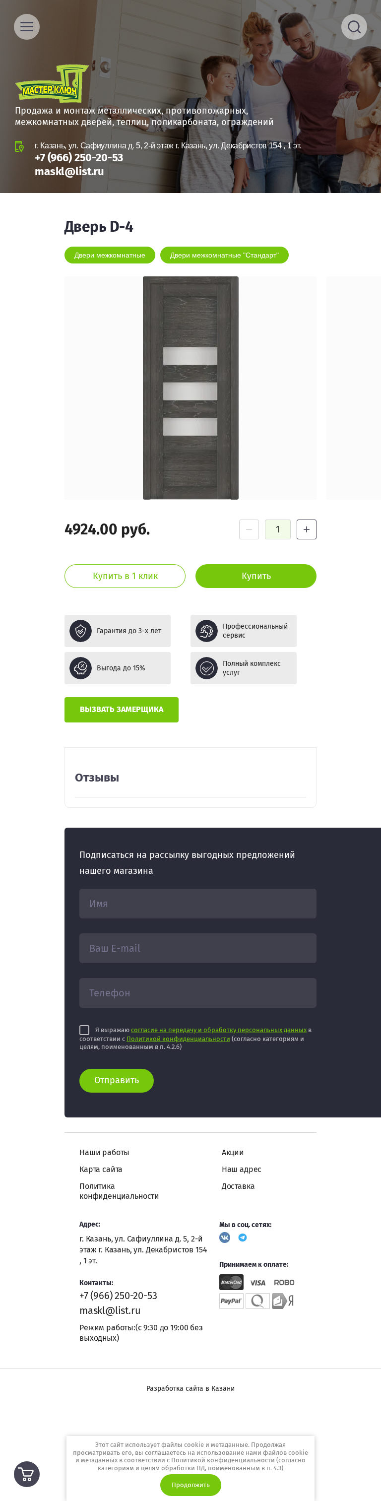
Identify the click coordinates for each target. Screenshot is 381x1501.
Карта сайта (101, 1169)
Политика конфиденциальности (119, 1191)
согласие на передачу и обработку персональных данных (219, 1030)
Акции (233, 1152)
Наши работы (104, 1152)
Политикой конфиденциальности (178, 1039)
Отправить (116, 1080)
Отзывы (97, 777)
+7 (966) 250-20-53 (79, 157)
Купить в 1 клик (125, 576)
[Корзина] (27, 1474)
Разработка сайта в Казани (190, 1388)
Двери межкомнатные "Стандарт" (224, 255)
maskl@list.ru (69, 171)
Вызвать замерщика (121, 709)
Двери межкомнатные (109, 255)
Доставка (238, 1186)
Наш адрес (242, 1169)
